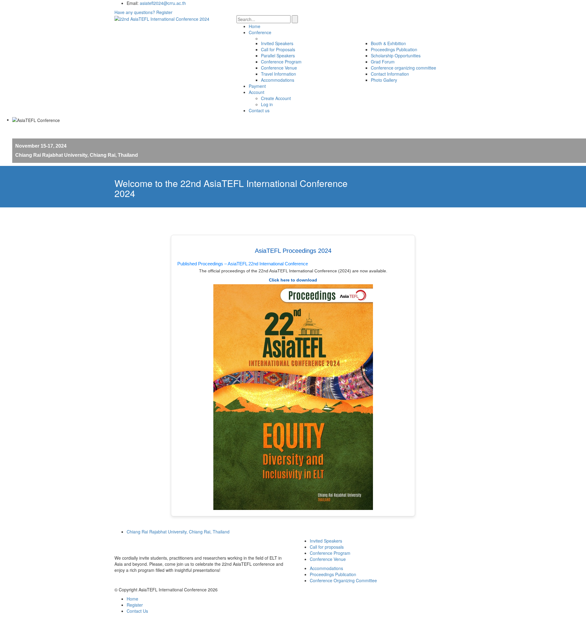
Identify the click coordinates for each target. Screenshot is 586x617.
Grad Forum (383, 62)
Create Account (276, 98)
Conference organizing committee (403, 68)
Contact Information (390, 74)
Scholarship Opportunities (396, 55)
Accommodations (277, 80)
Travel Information (278, 74)
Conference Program (281, 62)
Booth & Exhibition (388, 43)
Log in (267, 104)
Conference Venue (279, 68)
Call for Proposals (278, 49)
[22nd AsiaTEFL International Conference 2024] (161, 18)
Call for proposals (327, 547)
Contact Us (137, 611)
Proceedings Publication (394, 49)
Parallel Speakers (278, 55)
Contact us (259, 110)
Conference (260, 32)
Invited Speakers (277, 43)
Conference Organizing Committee (343, 580)
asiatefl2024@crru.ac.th (163, 3)
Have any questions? (134, 12)
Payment (257, 86)
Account (256, 92)
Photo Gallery (384, 80)
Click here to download (293, 280)
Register (164, 12)
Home (254, 26)
